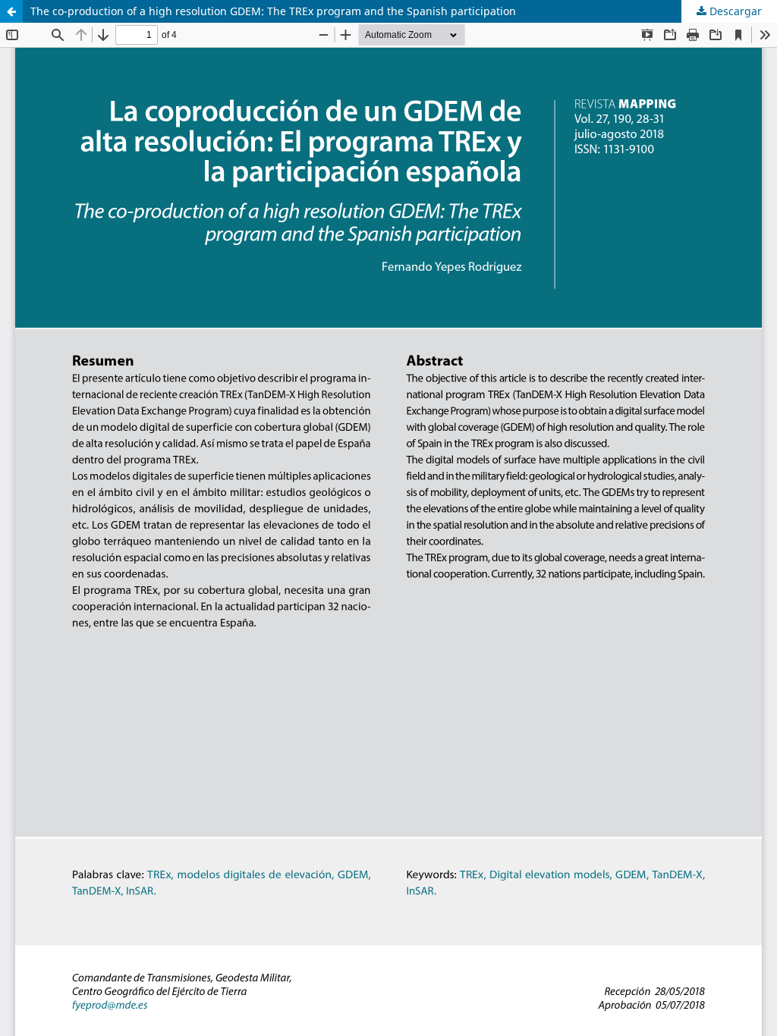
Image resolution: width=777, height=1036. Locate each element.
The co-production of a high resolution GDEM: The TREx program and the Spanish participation (273, 11)
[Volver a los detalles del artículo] (11, 11)
